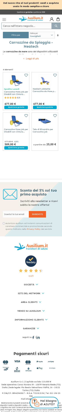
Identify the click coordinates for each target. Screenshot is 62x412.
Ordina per (34, 33)
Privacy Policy (34, 229)
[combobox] (31, 26)
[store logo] (31, 18)
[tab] (31, 284)
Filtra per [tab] (15, 35)
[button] (58, 35)
